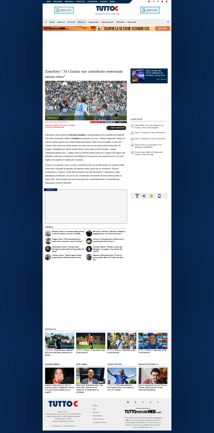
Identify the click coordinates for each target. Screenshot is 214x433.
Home (48, 1)
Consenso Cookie (99, 422)
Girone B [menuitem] (71, 22)
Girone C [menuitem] (81, 22)
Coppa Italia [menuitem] (93, 22)
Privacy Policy (98, 419)
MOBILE (112, 1)
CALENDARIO (92, 1)
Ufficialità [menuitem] (120, 22)
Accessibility (98, 416)
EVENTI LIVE (80, 1)
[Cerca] (168, 22)
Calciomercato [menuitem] (107, 22)
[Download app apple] (162, 1)
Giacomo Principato (54, 127)
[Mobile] (159, 196)
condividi (108, 122)
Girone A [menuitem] (61, 22)
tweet (120, 122)
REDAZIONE (57, 1)
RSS (94, 409)
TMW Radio (69, 1)
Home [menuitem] (52, 22)
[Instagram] (158, 1)
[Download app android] (166, 1)
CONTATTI (103, 1)
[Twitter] (153, 1)
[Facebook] (149, 1)
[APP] (137, 196)
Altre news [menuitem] (131, 22)
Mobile (95, 405)
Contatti (96, 412)
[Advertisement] (149, 296)
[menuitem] (46, 22)
